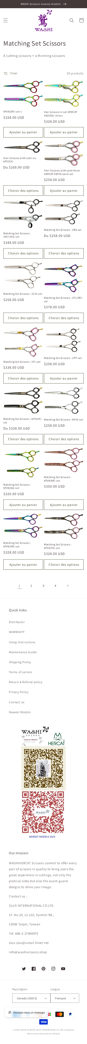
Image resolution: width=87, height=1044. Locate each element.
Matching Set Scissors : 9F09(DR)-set (17, 544)
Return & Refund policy (25, 682)
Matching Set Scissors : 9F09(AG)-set (17, 486)
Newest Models (20, 712)
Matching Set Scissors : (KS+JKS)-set (17, 235)
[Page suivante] (67, 586)
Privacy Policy (18, 692)
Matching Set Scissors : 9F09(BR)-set (58, 478)
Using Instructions (22, 642)
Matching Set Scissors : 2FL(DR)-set (63, 299)
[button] (5, 20)
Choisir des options (23, 190)
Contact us (17, 702)
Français (60, 998)
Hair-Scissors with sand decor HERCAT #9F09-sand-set (62, 172)
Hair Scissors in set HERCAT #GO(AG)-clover (60, 113)
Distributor (17, 622)
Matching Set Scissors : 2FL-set (22, 361)
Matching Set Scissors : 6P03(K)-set (22, 420)
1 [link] (19, 586)
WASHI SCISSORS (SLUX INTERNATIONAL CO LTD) (41, 1030)
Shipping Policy (20, 662)
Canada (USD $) (27, 998)
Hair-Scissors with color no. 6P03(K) (20, 159)
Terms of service (20, 672)
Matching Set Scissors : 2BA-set (63, 229)
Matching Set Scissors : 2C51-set (22, 293)
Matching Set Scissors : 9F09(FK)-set (58, 546)
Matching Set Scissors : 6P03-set (63, 419)
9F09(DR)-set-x (12, 111)
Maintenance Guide (23, 652)
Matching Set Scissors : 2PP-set (63, 358)
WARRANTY (17, 632)
